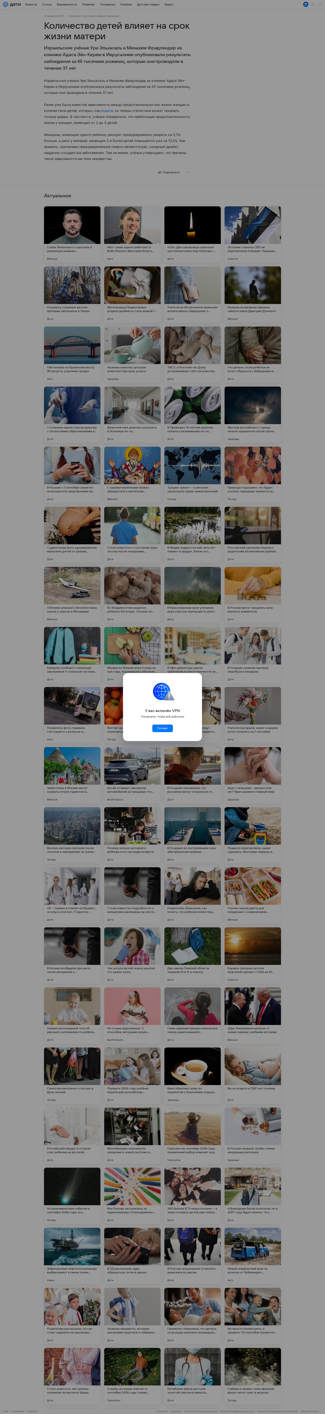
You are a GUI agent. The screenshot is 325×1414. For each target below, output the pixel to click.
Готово (162, 728)
